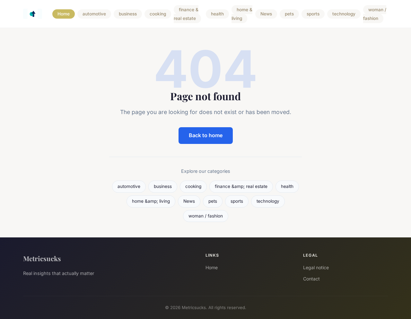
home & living (242, 14)
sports (313, 14)
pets (289, 14)
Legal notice (316, 267)
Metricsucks (42, 258)
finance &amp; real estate (241, 186)
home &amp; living (151, 201)
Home (63, 14)
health (217, 14)
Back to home (206, 135)
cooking (158, 14)
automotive (94, 14)
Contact (311, 278)
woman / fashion (374, 14)
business (128, 14)
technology (343, 14)
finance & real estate (186, 14)
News (266, 14)
